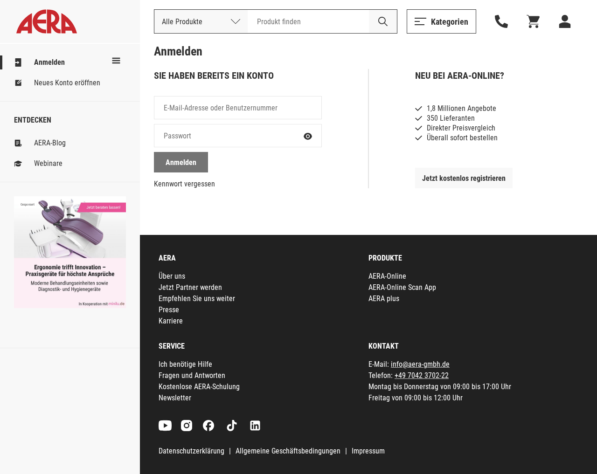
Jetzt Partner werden (190, 287)
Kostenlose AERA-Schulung (199, 386)
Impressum (368, 451)
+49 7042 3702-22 (422, 375)
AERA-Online (387, 276)
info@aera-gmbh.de (420, 364)
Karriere (171, 320)
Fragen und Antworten (192, 375)
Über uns (172, 276)
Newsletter (175, 397)
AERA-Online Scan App (402, 287)
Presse (169, 309)
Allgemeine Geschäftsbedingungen (288, 451)
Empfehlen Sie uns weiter (197, 298)
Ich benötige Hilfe (185, 364)
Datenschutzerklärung (191, 451)
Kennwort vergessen (184, 183)
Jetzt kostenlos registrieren (464, 178)
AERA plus (383, 298)
